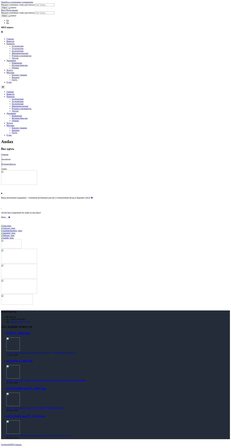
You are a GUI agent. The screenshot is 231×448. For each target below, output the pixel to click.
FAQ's (14, 80)
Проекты (10, 44)
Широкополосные (20, 53)
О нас (9, 82)
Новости (10, 41)
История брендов (20, 65)
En (7, 20)
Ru (7, 23)
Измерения (17, 63)
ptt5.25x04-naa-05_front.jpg (25, 416)
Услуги (9, 70)
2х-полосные (18, 46)
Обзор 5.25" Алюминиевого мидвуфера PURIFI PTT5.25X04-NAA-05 (38, 435)
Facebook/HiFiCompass (11, 444)
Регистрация (12, 10)
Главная (10, 39)
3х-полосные (18, 48)
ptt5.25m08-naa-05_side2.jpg (26, 388)
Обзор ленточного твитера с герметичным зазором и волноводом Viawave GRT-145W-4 (46, 380)
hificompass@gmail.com (19, 322)
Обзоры (15, 68)
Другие (15, 58)
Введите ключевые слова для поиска (18, 5)
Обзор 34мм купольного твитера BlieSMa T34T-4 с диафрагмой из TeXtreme (41, 352)
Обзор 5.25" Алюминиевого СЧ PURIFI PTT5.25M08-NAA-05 (34, 408)
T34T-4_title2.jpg (18, 333)
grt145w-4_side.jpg (19, 360)
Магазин (10, 72)
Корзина (15, 77)
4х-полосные (18, 51)
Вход (3, 10)
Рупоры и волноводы (21, 56)
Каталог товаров (19, 75)
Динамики (11, 60)
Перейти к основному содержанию (17, 2)
